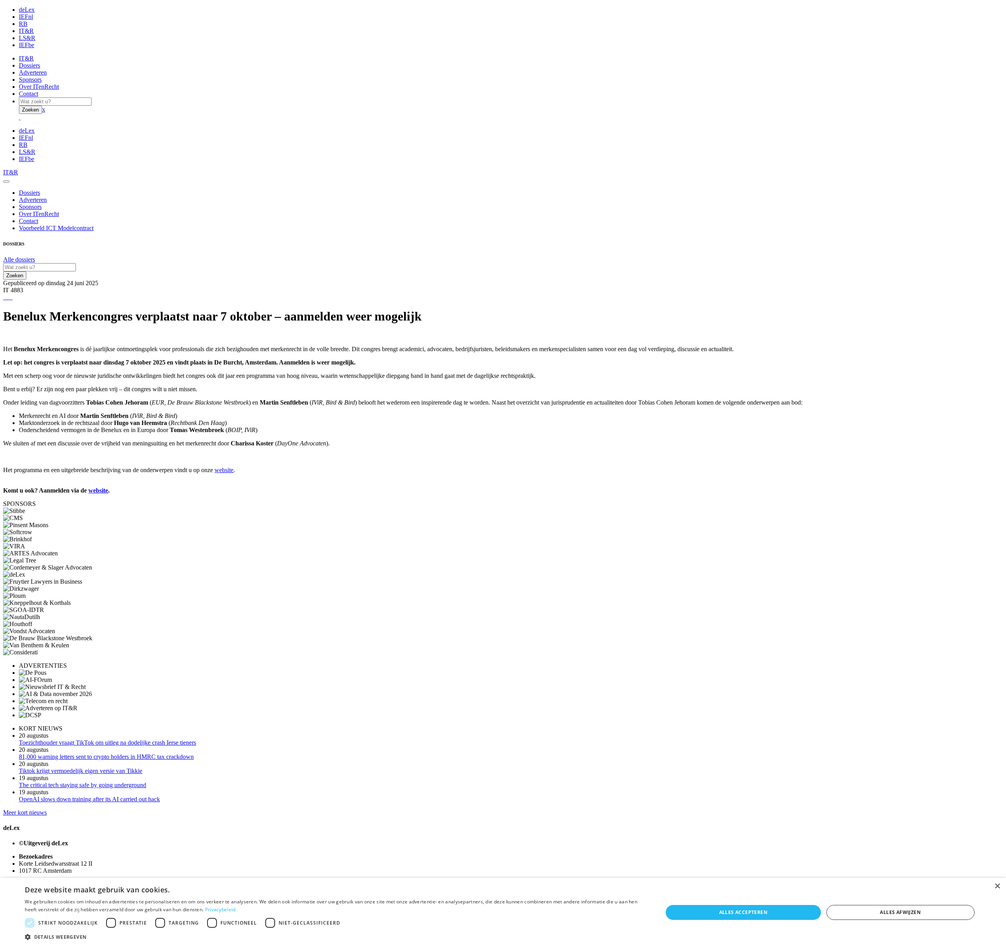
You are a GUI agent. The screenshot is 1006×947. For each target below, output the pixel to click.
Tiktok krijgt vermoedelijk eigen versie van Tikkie (80, 770)
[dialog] (503, 912)
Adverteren (33, 72)
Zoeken (30, 110)
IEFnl (26, 16)
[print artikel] (4, 297)
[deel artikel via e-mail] (5, 297)
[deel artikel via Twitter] (8, 297)
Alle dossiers (19, 259)
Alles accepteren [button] (743, 912)
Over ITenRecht (39, 86)
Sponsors (30, 79)
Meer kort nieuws (25, 812)
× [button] (997, 886)
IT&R (26, 30)
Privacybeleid (220, 909)
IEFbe (26, 45)
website (224, 470)
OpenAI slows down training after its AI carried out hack (89, 799)
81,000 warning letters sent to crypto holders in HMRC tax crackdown (106, 756)
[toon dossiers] (12, 297)
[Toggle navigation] (6, 181)
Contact (28, 93)
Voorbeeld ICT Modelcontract (56, 228)
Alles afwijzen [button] (900, 912)
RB (23, 23)
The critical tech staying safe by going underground (82, 785)
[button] (334, 936)
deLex (27, 9)
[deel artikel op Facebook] (7, 297)
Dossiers (29, 65)
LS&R (27, 38)
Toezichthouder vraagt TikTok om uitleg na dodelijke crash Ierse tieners (107, 742)
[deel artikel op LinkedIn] (10, 297)
